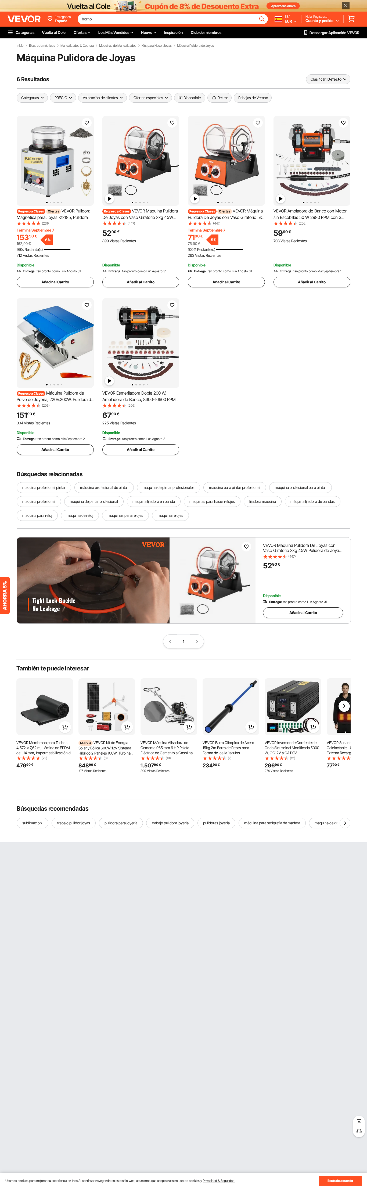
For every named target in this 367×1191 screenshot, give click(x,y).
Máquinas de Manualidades (117, 46)
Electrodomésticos (42, 46)
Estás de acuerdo (340, 1181)
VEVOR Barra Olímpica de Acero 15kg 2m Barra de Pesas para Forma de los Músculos (228, 747)
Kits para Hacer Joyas (157, 46)
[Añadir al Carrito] (65, 727)
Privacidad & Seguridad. (219, 1181)
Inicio (20, 46)
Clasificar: (318, 79)
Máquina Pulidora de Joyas (195, 46)
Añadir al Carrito (55, 282)
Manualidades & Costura (77, 46)
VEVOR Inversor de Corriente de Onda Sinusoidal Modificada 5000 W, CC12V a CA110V (292, 747)
